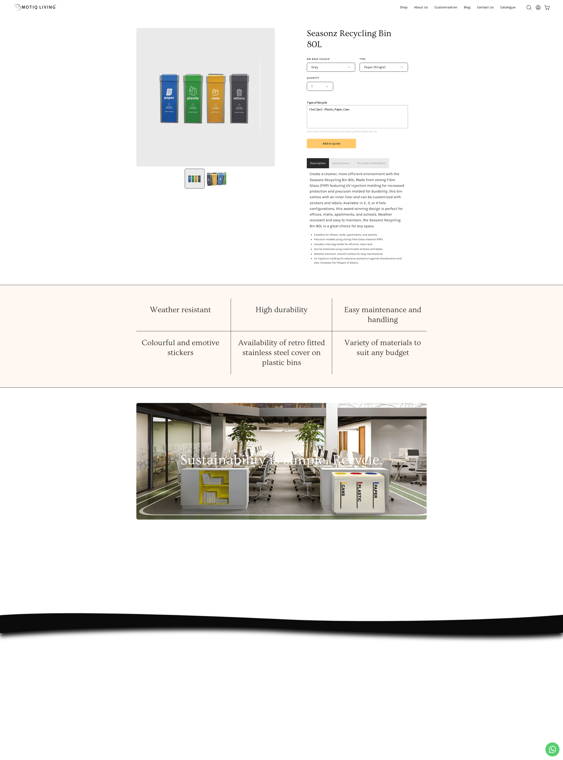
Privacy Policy (282, 673)
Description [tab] (318, 163)
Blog (214, 688)
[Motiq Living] (35, 7)
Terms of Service (285, 680)
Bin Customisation (226, 673)
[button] (508, 7)
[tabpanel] (357, 218)
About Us (218, 665)
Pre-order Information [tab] (371, 163)
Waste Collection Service (231, 680)
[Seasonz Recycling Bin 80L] (195, 179)
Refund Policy (282, 665)
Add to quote (331, 143)
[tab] (341, 163)
